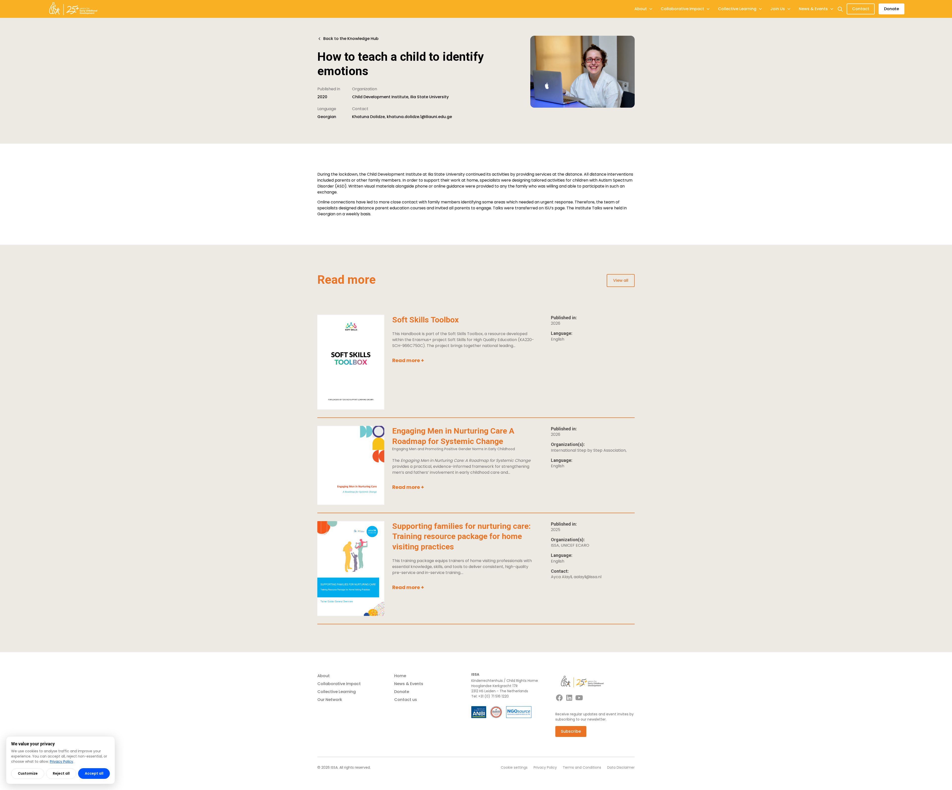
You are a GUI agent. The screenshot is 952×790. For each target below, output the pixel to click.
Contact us (405, 699)
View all (620, 280)
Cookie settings (514, 767)
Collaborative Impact (339, 684)
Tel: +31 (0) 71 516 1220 (490, 696)
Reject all (61, 773)
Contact (860, 9)
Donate (891, 9)
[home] (73, 9)
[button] (643, 9)
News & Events (408, 684)
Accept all (94, 773)
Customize (28, 773)
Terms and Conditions (582, 767)
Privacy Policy (545, 767)
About (323, 676)
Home (400, 676)
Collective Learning (336, 692)
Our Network (329, 699)
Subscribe (571, 731)
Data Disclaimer (621, 767)
